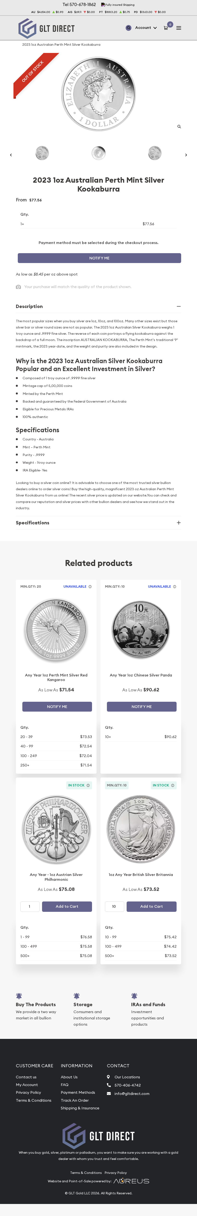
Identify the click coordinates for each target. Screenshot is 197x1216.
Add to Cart (67, 906)
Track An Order (75, 1100)
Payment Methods (78, 1092)
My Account (27, 1084)
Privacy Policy (28, 1092)
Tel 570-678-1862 (79, 4)
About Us (69, 1076)
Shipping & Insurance (80, 1108)
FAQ (64, 1084)
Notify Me (99, 258)
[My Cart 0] (167, 27)
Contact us (26, 1076)
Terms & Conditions (33, 1100)
